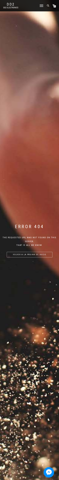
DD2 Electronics (10, 8)
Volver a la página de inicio (29, 255)
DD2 (11, 4)
